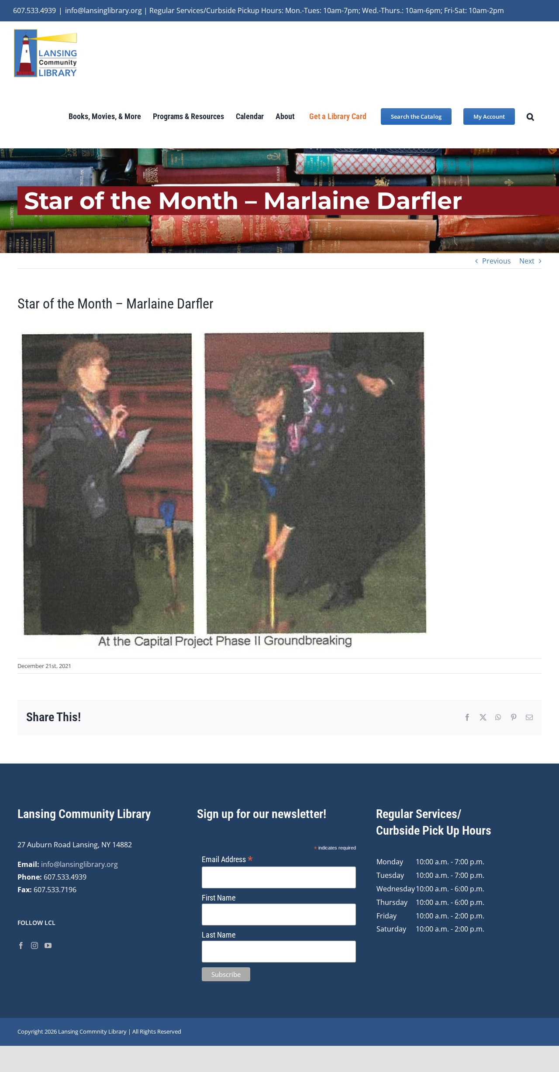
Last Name (218, 934)
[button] (530, 116)
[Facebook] (20, 945)
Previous (496, 261)
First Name (218, 897)
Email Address (227, 859)
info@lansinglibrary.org (79, 864)
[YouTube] (48, 945)
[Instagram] (34, 945)
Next (527, 261)
